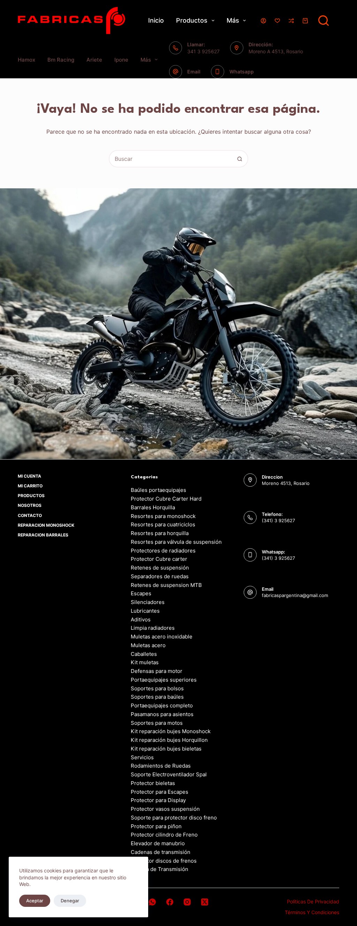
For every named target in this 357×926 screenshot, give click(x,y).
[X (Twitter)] (204, 901)
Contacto (30, 515)
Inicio (156, 20)
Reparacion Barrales (43, 534)
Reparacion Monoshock (46, 525)
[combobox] (170, 158)
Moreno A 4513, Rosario (276, 51)
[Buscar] (323, 20)
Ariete (94, 59)
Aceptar (34, 900)
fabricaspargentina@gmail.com (295, 595)
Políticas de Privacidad (313, 901)
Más (233, 20)
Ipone (121, 59)
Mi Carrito (30, 485)
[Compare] (291, 20)
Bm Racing (60, 59)
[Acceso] (263, 20)
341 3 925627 (203, 51)
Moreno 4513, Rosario (286, 483)
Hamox (26, 59)
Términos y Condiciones (312, 912)
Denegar (70, 900)
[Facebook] (169, 901)
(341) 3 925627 (278, 520)
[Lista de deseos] (277, 20)
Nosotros (29, 505)
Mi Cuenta (29, 476)
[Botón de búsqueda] (239, 159)
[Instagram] (187, 901)
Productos (191, 20)
